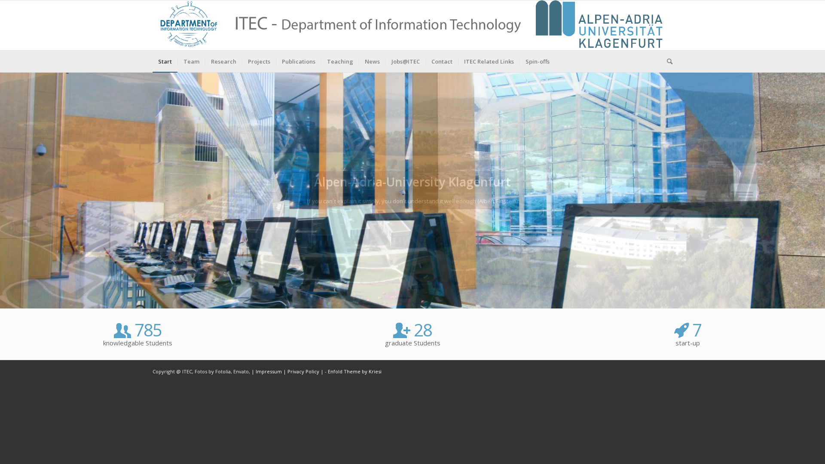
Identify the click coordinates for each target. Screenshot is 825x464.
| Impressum (267, 371)
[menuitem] (165, 61)
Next (817, 190)
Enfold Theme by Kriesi (355, 371)
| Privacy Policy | (303, 371)
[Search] (666, 61)
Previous (7, 190)
